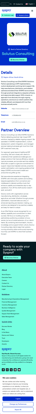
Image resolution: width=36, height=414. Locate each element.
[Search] (10, 4)
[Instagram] (7, 369)
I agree (18, 399)
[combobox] (5, 4)
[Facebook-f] (3, 369)
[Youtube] (19, 369)
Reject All (18, 409)
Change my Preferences (18, 404)
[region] (18, 394)
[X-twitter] (11, 369)
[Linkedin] (15, 369)
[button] (32, 11)
